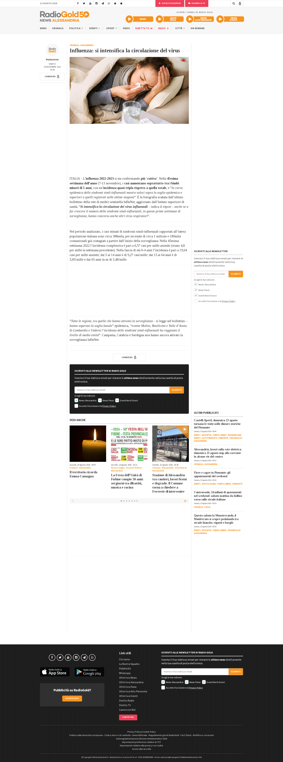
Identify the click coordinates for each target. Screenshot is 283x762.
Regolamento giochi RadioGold (164, 735)
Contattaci (128, 717)
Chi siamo (124, 659)
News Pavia (108, 400)
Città (179, 28)
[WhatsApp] (109, 3)
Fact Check (186, 735)
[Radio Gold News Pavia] (169, 19)
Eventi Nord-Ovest (128, 400)
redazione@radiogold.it (170, 757)
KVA (200, 757)
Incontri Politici (134, 467)
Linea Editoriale (139, 735)
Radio (162, 28)
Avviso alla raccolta (141, 749)
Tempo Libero (219, 435)
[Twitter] (84, 3)
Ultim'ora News (128, 678)
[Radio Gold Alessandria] (64, 16)
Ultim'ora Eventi (128, 696)
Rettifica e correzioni (203, 735)
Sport (110, 28)
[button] (52, 76)
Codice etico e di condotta (117, 735)
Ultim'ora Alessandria (131, 682)
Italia (207, 507)
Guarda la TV (198, 3)
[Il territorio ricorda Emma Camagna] (88, 443)
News (43, 28)
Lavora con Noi (127, 710)
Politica (75, 28)
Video (126, 28)
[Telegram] (103, 3)
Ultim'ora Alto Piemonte (133, 691)
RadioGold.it (103, 757)
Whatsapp (125, 673)
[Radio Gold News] (139, 19)
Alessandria (86, 45)
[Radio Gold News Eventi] (230, 19)
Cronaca (58, 28)
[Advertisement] (129, 150)
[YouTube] (90, 3)
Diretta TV (142, 28)
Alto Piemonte (209, 438)
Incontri (206, 435)
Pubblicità (125, 668)
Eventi (93, 28)
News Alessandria (87, 400)
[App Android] (115, 3)
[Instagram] (97, 3)
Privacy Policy (109, 406)
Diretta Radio (126, 700)
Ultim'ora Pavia (127, 687)
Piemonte (223, 438)
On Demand (197, 28)
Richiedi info (72, 698)
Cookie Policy (149, 732)
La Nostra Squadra (129, 664)
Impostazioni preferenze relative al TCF (141, 742)
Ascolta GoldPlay (171, 3)
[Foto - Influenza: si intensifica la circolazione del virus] (129, 90)
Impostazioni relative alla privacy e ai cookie (141, 745)
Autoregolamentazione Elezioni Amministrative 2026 (141, 738)
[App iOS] (121, 3)
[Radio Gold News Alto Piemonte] (200, 19)
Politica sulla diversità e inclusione (86, 735)
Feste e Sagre (118, 467)
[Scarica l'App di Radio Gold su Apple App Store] (55, 671)
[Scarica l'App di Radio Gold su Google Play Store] (89, 671)
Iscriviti (177, 390)
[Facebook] (78, 3)
